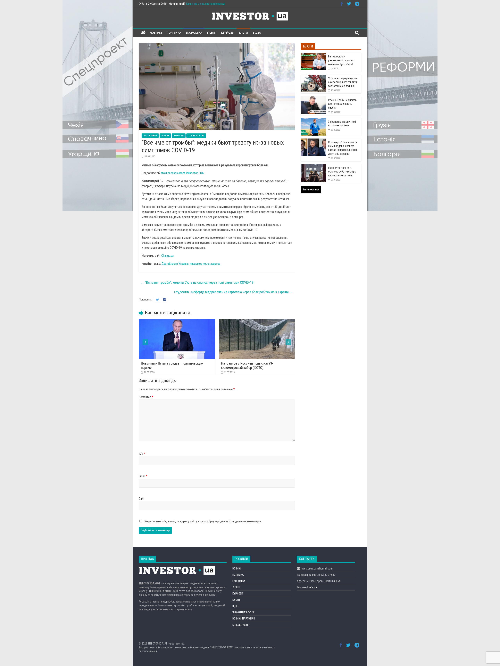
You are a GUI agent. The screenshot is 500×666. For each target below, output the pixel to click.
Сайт (142, 499)
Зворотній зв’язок (307, 587)
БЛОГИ (243, 32)
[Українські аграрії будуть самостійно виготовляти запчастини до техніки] (313, 76)
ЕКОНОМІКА (194, 32)
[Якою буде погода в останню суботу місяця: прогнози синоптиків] (313, 166)
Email (143, 476)
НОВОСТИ (179, 135)
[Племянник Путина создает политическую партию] (166, 322)
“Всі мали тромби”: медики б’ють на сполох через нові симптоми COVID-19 (197, 282)
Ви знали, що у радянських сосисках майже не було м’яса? (340, 60)
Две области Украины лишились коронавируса (191, 264)
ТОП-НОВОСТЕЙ (196, 135)
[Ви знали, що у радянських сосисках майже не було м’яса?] (313, 54)
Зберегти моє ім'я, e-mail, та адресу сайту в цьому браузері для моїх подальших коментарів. (203, 521)
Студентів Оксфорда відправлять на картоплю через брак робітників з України (233, 292)
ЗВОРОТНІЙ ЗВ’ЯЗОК (243, 612)
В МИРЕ (165, 135)
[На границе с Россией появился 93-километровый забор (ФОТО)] (246, 322)
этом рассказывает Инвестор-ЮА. (182, 173)
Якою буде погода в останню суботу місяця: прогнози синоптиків (342, 171)
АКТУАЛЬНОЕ (150, 135)
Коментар (146, 397)
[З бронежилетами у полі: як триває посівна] (313, 120)
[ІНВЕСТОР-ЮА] (143, 33)
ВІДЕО (257, 32)
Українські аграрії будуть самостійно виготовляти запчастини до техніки (342, 82)
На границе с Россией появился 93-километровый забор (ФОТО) (236, 365)
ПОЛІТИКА (174, 32)
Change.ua (167, 255)
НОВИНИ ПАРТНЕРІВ (243, 618)
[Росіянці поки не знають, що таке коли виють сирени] (313, 98)
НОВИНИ (156, 32)
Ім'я (142, 454)
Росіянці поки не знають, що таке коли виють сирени (342, 103)
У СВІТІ (211, 32)
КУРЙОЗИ (227, 32)
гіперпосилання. (148, 651)
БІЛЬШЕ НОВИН (240, 624)
